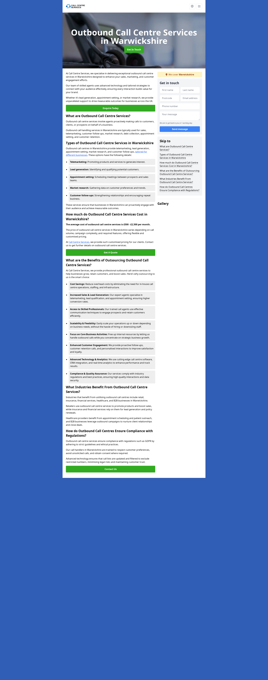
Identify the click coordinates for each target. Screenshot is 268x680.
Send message (180, 129)
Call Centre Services (79, 242)
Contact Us (111, 469)
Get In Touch (134, 49)
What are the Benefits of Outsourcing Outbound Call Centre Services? (179, 172)
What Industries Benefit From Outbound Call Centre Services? (176, 180)
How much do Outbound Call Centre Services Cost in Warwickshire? (179, 164)
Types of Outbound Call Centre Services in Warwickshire (176, 156)
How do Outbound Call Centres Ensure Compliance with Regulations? (179, 188)
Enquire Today (111, 108)
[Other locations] (192, 6)
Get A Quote (110, 252)
